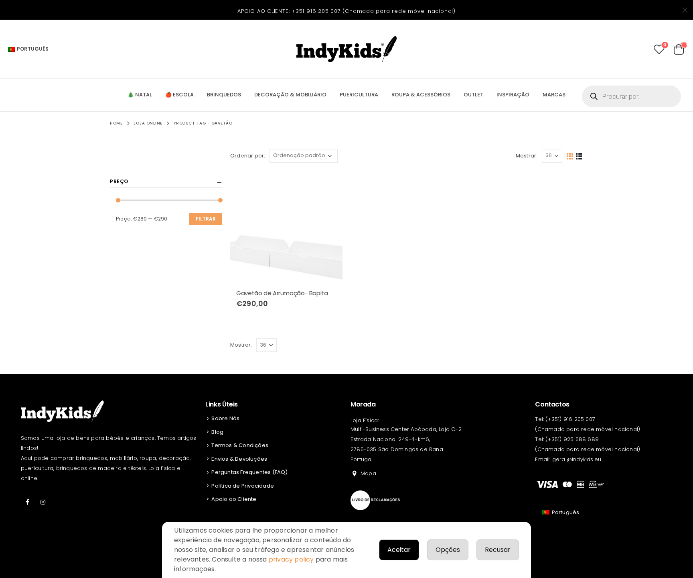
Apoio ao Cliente (233, 499)
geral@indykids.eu (576, 459)
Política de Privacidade (242, 486)
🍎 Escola (179, 94)
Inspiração (512, 94)
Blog (217, 432)
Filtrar (206, 218)
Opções (448, 549)
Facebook (28, 502)
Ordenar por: (247, 155)
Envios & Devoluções (239, 459)
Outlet (473, 94)
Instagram (43, 502)
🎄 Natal (140, 94)
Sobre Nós (225, 418)
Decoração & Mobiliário (290, 94)
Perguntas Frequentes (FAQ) (249, 472)
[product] (286, 227)
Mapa (368, 473)
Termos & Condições (239, 445)
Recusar (498, 549)
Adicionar (329, 184)
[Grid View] (570, 155)
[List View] (579, 155)
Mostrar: (527, 155)
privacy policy (291, 559)
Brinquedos (224, 94)
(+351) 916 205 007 (570, 419)
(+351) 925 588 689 (572, 439)
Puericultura (359, 94)
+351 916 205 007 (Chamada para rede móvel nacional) (374, 11)
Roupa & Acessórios (420, 94)
